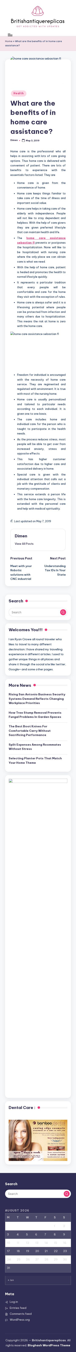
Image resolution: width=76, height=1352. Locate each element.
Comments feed (21, 1314)
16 (64, 1243)
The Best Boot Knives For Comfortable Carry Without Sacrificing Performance (30, 730)
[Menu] (10, 35)
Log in (14, 1302)
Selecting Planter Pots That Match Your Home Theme (35, 760)
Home (8, 41)
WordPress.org (20, 1319)
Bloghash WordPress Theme (49, 1345)
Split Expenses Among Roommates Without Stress (35, 747)
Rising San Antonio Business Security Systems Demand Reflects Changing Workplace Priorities (37, 698)
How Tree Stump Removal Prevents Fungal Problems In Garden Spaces (35, 715)
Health (19, 93)
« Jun (11, 1280)
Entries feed (18, 1308)
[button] (24, 543)
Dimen (21, 535)
